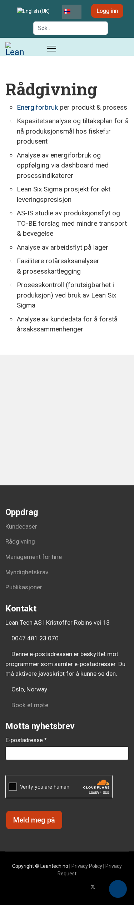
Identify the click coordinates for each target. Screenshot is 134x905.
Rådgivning (20, 541)
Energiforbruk (37, 107)
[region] (67, 431)
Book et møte (29, 705)
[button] (118, 889)
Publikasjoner (23, 587)
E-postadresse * (26, 740)
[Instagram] (127, 887)
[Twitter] (92, 887)
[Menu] (51, 48)
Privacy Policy (86, 866)
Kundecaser (21, 526)
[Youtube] (104, 887)
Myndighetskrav (26, 572)
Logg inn (107, 11)
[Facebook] (81, 887)
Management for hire (33, 556)
